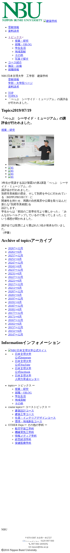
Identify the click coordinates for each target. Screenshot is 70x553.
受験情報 (13, 79)
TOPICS (13, 95)
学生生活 (20, 48)
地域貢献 (20, 51)
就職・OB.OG (23, 44)
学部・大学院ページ (20, 83)
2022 (15, 277)
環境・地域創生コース (28, 421)
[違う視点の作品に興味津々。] (11, 173)
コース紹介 (15, 62)
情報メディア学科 (26, 435)
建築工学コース (24, 414)
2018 (15, 305)
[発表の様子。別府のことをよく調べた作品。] (11, 170)
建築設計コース (24, 410)
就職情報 (13, 69)
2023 (15, 269)
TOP (10, 92)
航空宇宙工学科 (24, 428)
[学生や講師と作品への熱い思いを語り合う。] (11, 167)
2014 (15, 334)
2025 (15, 255)
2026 (15, 248)
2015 (15, 327)
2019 (15, 298)
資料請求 (13, 86)
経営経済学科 (23, 439)
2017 (15, 312)
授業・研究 (22, 40)
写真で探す (22, 58)
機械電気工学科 (24, 432)
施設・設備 (15, 65)
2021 (15, 284)
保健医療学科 (23, 442)
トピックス (15, 37)
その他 (19, 55)
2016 (15, 320)
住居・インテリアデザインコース (35, 417)
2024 (15, 262)
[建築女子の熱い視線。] (11, 176)
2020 (15, 291)
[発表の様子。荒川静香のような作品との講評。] (31, 164)
